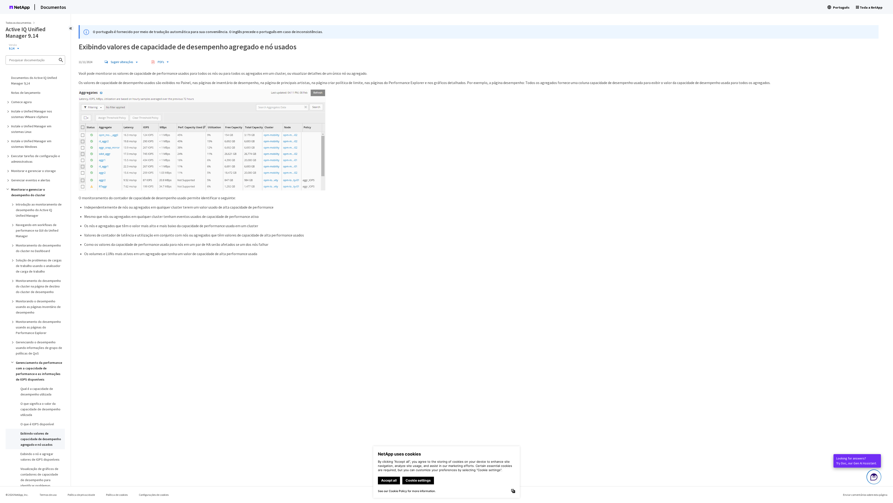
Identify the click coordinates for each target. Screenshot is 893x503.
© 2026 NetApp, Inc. (17, 494)
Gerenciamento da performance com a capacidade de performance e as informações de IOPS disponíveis (39, 371)
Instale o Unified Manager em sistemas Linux (31, 129)
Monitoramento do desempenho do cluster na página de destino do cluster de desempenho (38, 286)
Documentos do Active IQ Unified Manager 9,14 (34, 80)
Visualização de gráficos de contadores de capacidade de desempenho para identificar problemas (39, 477)
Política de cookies (117, 494)
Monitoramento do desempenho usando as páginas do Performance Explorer (38, 327)
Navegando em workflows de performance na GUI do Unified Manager (37, 230)
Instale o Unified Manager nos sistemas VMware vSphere (31, 114)
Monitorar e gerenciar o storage (33, 171)
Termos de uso (48, 494)
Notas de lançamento (25, 93)
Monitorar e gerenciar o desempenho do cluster (28, 192)
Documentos (53, 7)
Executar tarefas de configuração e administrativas (35, 159)
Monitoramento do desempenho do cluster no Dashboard (38, 248)
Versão (13, 45)
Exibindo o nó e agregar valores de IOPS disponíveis (40, 457)
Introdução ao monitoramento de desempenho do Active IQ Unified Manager (39, 210)
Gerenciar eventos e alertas (30, 180)
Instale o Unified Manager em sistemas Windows (31, 144)
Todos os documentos (18, 22)
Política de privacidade (81, 494)
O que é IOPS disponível (37, 424)
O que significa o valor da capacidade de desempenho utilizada (40, 409)
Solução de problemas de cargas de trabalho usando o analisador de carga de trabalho (39, 265)
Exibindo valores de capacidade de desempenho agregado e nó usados (40, 439)
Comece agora (21, 102)
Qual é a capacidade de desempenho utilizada (36, 391)
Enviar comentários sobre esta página (865, 494)
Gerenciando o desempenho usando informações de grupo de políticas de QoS (39, 347)
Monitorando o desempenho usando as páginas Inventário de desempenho (38, 306)
